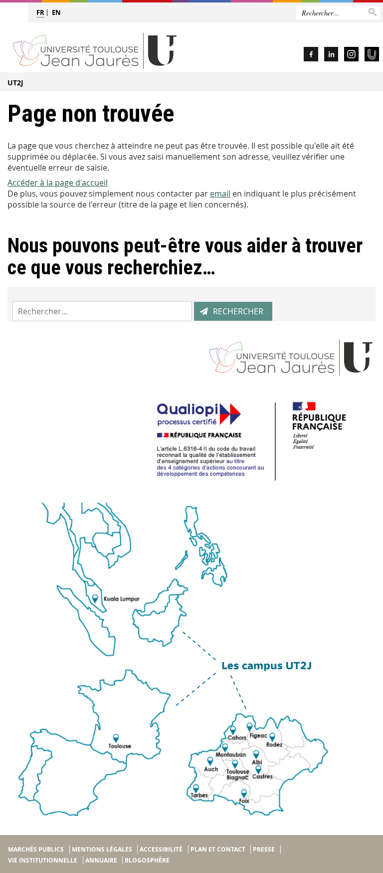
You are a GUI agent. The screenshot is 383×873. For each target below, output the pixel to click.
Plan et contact (218, 849)
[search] (102, 311)
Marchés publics (36, 849)
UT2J (15, 82)
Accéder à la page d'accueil (57, 182)
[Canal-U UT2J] (372, 55)
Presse (264, 849)
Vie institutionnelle (42, 860)
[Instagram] (351, 55)
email (220, 193)
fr (40, 12)
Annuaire (101, 860)
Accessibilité (161, 849)
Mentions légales (102, 849)
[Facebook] (311, 55)
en (56, 12)
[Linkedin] (331, 55)
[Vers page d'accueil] (114, 50)
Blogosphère (147, 860)
